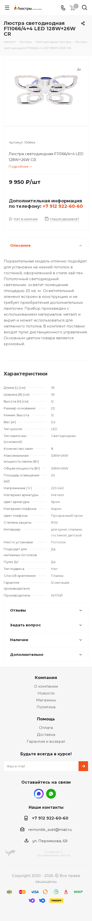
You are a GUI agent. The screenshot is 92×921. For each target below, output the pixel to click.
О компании (46, 686)
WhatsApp (51, 794)
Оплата (46, 727)
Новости (46, 693)
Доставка (46, 734)
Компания (46, 677)
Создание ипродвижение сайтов (53, 853)
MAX (39, 794)
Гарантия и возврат (46, 741)
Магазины (46, 700)
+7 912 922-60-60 (63, 206)
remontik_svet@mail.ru (50, 829)
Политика (46, 707)
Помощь (46, 718)
